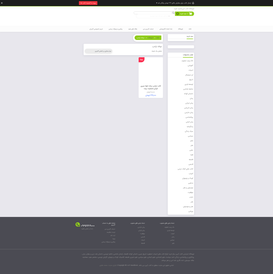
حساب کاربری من (148, 29)
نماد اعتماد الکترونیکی (165, 29)
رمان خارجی (189, 112)
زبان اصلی (189, 122)
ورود (113, 238)
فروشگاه (180, 29)
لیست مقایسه (111, 232)
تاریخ (191, 79)
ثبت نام (113, 235)
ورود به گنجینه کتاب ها (88, 3)
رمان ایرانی (189, 103)
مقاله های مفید (132, 29)
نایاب (191, 197)
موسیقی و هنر (188, 187)
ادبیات (191, 70)
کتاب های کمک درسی (185, 169)
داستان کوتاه (188, 93)
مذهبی (190, 183)
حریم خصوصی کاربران (96, 29)
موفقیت (190, 192)
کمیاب (191, 173)
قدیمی (191, 164)
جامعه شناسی (188, 89)
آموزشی (190, 65)
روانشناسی (189, 117)
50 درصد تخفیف (187, 60)
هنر (192, 201)
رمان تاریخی (188, 107)
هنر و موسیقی (188, 206)
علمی (191, 150)
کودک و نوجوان (187, 178)
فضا (191, 154)
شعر (191, 140)
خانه (190, 29)
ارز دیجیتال (189, 75)
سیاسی (190, 136)
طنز (192, 145)
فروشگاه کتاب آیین (188, 8)
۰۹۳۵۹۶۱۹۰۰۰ (88, 226)
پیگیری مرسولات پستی (115, 29)
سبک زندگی (189, 131)
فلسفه (191, 159)
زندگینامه (190, 126)
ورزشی (190, 211)
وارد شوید (177, 8)
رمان (191, 98)
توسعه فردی (189, 84)
